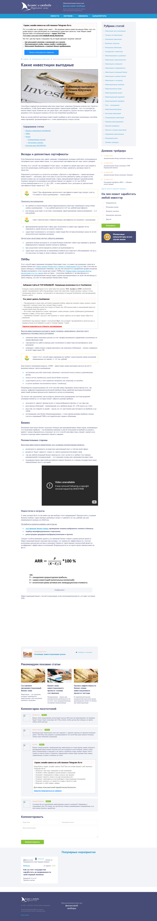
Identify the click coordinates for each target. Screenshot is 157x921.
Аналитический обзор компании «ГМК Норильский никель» (117, 167)
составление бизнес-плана (37, 528)
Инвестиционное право (113, 89)
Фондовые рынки (112, 207)
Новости (55, 16)
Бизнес (28, 137)
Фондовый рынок (111, 138)
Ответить (44, 714)
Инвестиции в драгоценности (115, 60)
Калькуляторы (99, 16)
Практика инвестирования (114, 122)
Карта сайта (25, 915)
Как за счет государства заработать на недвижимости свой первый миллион (37, 872)
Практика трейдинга (112, 126)
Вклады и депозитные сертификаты (38, 131)
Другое (108, 219)
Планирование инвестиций (114, 118)
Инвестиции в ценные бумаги (115, 76)
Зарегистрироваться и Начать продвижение (42, 326)
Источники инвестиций (113, 113)
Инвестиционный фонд (113, 109)
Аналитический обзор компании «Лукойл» (118, 175)
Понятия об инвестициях (114, 35)
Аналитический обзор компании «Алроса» (118, 158)
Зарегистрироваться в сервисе (48, 790)
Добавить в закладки (85, 652)
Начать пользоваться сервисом (41, 52)
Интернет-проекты (112, 211)
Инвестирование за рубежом (115, 56)
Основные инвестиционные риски (50, 654)
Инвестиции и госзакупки (114, 80)
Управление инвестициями (114, 134)
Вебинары (83, 16)
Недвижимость (111, 203)
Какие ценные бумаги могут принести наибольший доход (58, 266)
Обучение (69, 16)
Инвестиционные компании (114, 84)
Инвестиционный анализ (113, 93)
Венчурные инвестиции (113, 47)
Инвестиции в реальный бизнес (116, 72)
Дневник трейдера (112, 142)
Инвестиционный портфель (114, 101)
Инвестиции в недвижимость (115, 68)
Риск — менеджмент (112, 105)
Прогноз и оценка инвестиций (115, 130)
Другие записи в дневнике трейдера (113, 189)
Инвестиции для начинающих (115, 31)
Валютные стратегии (112, 43)
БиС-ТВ (36, 6)
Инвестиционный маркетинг (115, 97)
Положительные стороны (37, 140)
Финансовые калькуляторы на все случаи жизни (122, 237)
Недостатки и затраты (35, 143)
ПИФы (28, 134)
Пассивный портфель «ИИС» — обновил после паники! (118, 183)
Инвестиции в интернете (113, 64)
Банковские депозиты (113, 215)
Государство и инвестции (114, 51)
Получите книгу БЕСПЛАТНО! (36, 145)
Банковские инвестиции (113, 39)
